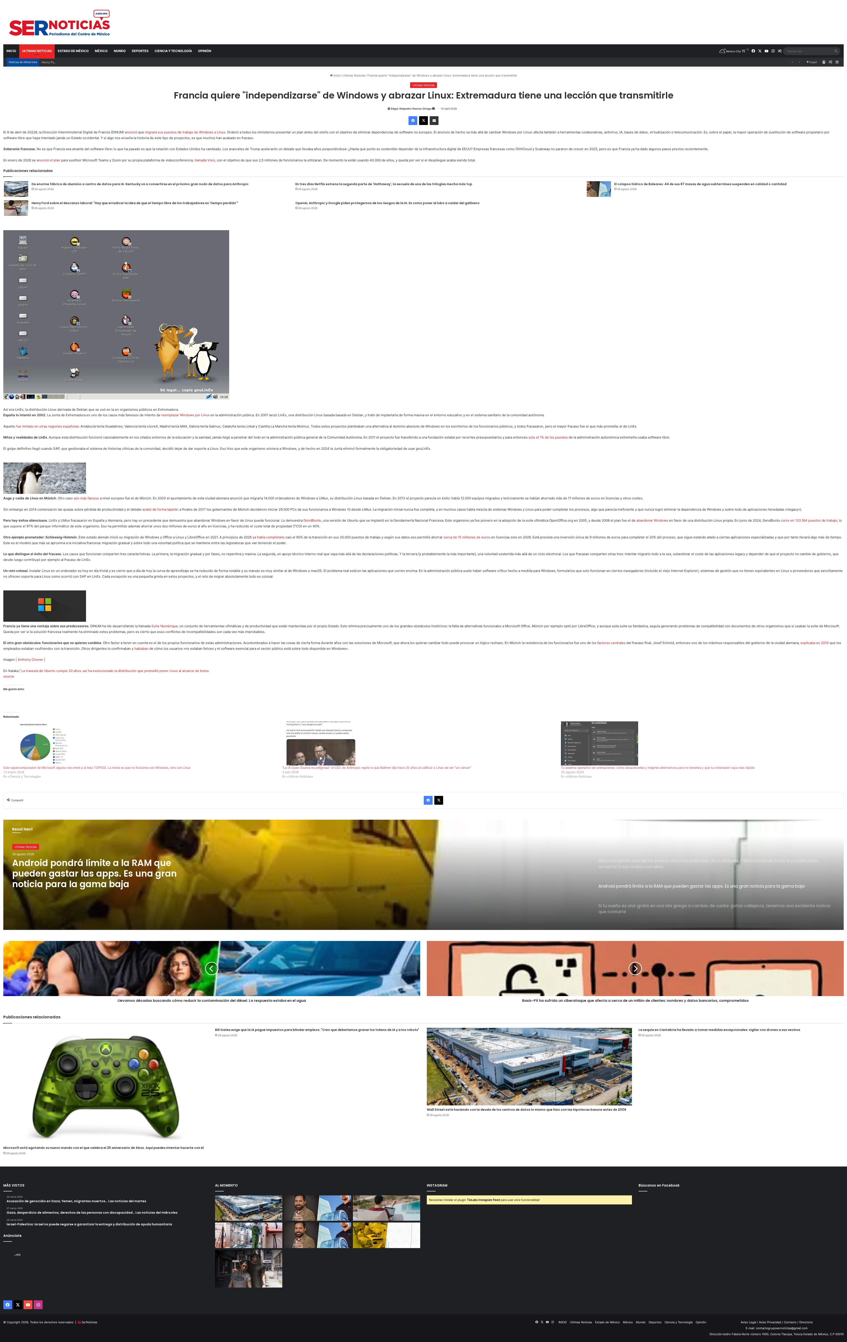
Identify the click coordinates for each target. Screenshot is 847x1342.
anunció (131, 132)
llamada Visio (205, 160)
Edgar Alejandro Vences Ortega (411, 108)
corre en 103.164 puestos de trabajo (809, 520)
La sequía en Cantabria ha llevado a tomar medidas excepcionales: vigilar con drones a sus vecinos (719, 1030)
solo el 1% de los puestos (548, 437)
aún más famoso (86, 498)
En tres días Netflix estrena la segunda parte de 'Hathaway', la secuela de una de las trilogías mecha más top (383, 184)
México (101, 51)
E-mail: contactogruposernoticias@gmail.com (777, 1328)
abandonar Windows (652, 520)
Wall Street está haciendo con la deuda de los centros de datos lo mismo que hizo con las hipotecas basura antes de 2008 (526, 1109)
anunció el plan (48, 160)
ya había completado (269, 537)
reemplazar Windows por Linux (185, 415)
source (8, 676)
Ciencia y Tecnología (173, 51)
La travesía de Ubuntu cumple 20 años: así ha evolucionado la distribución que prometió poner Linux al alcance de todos (115, 671)
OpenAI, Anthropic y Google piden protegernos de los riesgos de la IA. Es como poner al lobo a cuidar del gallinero (387, 203)
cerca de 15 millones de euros (467, 537)
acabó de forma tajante (160, 509)
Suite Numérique (164, 626)
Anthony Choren (30, 659)
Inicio (337, 75)
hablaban (141, 648)
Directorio (806, 1322)
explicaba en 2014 (815, 643)
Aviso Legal (748, 1322)
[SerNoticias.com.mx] (59, 22)
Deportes (140, 51)
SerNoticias (89, 1322)
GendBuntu (312, 520)
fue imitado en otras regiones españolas (47, 426)
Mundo (120, 51)
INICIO (11, 51)
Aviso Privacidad (770, 1322)
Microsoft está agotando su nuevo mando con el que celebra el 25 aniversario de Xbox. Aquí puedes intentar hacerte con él (103, 1148)
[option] (423, 875)
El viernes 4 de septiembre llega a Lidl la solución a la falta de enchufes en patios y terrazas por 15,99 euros (102, 873)
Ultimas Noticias (37, 51)
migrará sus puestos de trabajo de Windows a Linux (185, 132)
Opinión (204, 51)
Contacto (790, 1322)
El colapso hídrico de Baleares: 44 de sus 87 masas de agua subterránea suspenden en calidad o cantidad (700, 184)
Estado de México (73, 51)
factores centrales (611, 643)
